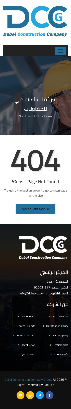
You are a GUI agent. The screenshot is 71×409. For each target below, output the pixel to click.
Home (48, 116)
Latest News (28, 344)
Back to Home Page (33, 209)
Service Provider (58, 316)
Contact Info (61, 354)
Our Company (60, 335)
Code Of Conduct (26, 335)
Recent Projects (26, 325)
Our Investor (28, 316)
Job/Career (29, 354)
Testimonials (60, 344)
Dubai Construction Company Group (27, 379)
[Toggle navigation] (60, 51)
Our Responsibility (57, 325)
